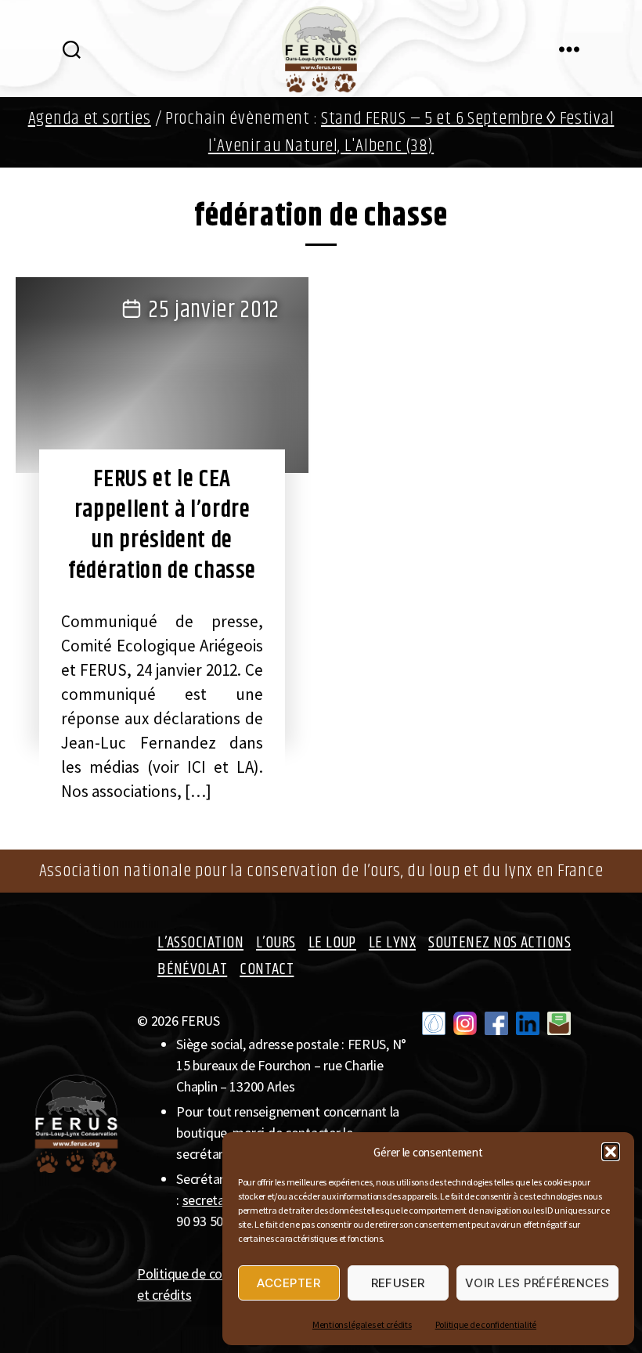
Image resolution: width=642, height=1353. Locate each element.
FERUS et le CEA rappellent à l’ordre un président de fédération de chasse (162, 525)
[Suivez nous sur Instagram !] (465, 1023)
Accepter (288, 1282)
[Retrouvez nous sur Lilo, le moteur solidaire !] (433, 1023)
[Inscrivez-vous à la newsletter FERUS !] (559, 1023)
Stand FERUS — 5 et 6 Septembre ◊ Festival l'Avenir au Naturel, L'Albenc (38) (411, 132)
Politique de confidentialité (485, 1324)
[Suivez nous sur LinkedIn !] (527, 1023)
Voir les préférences (537, 1282)
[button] (611, 1152)
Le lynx (392, 942)
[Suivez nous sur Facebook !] (496, 1023)
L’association (200, 942)
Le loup (332, 942)
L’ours (276, 942)
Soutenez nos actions (499, 942)
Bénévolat (192, 969)
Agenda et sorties (89, 118)
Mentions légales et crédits (362, 1324)
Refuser (398, 1282)
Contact (267, 969)
